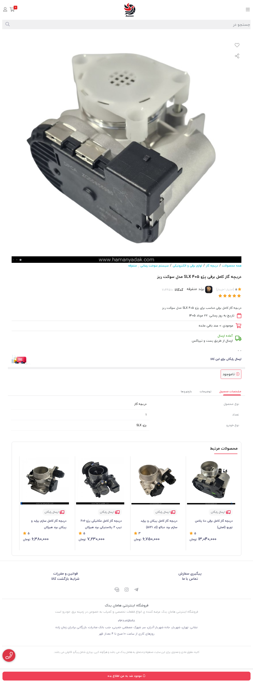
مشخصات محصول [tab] (230, 391)
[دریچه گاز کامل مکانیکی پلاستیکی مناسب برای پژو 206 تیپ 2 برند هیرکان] (100, 480)
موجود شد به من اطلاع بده (125, 676)
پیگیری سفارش (190, 573)
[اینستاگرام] (126, 590)
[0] (12, 10)
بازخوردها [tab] (186, 391)
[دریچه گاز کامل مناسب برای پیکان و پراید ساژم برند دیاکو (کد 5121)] (155, 480)
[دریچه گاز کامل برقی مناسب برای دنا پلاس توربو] (211, 480)
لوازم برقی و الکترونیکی (187, 265)
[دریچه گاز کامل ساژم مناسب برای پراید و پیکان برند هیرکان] (45, 480)
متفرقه (132, 265)
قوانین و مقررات (65, 573)
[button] (21, 503)
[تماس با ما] (8, 655)
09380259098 (126, 620)
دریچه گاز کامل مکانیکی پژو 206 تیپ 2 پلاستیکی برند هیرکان (101, 524)
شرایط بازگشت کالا (65, 579)
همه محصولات (231, 265)
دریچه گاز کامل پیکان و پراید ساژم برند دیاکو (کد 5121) (159, 524)
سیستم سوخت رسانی (154, 265)
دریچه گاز (212, 265)
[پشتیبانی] (117, 590)
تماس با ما (190, 579)
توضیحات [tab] (205, 391)
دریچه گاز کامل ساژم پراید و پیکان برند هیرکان (48, 524)
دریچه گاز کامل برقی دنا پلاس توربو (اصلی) (214, 524)
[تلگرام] (136, 590)
